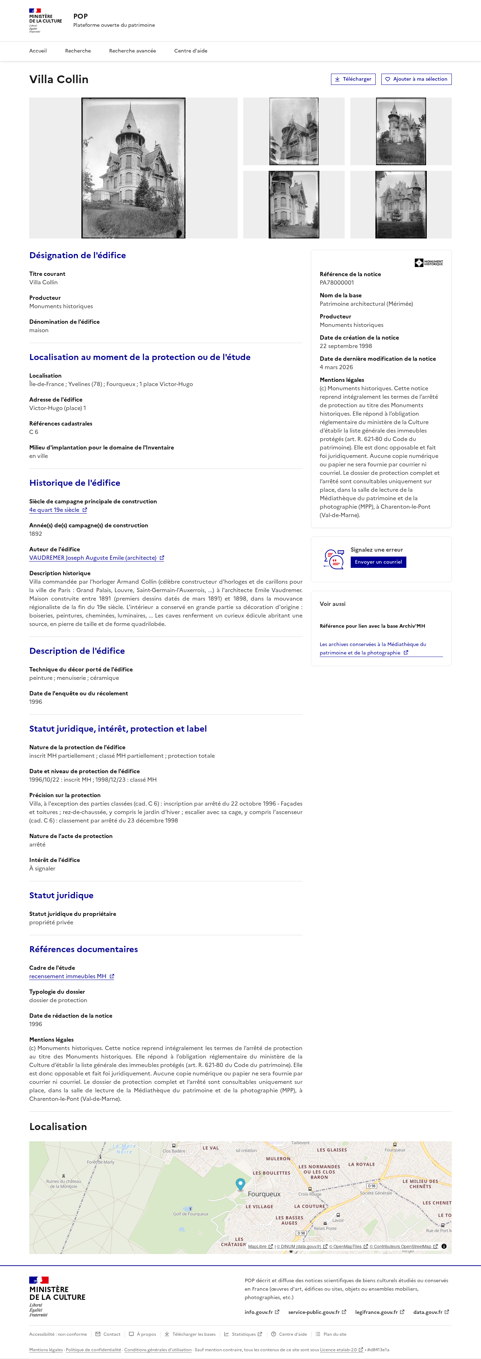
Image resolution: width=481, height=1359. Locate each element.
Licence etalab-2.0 (338, 1350)
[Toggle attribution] (444, 1246)
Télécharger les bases (194, 1334)
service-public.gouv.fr (314, 1312)
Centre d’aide (293, 1334)
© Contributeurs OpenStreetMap (400, 1246)
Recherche (78, 51)
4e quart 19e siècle (54, 509)
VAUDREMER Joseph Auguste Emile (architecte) (92, 557)
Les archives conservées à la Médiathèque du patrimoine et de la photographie (373, 649)
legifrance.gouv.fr (376, 1312)
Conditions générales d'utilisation (158, 1350)
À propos (146, 1334)
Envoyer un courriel (378, 562)
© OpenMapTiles (345, 1246)
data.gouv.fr (428, 1312)
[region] (240, 1197)
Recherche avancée (132, 51)
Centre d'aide (190, 51)
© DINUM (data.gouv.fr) (299, 1246)
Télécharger (357, 79)
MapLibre (257, 1246)
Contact (112, 1334)
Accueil (38, 51)
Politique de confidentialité (93, 1350)
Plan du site (335, 1334)
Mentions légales (46, 1350)
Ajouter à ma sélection (420, 79)
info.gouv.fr (259, 1312)
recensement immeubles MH (67, 976)
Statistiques (244, 1334)
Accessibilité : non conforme (58, 1334)
